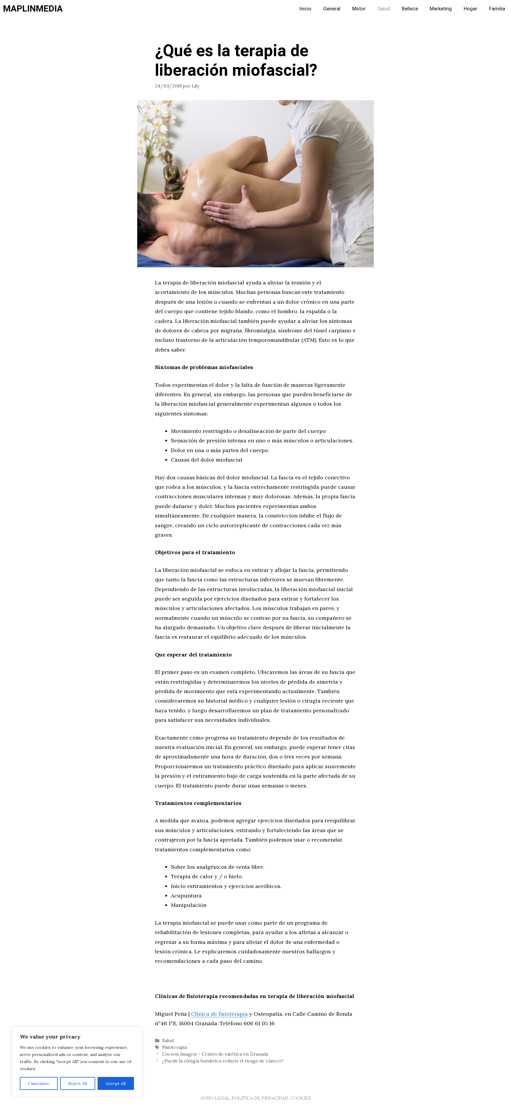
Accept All (116, 1083)
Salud (384, 8)
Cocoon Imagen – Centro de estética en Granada (215, 1054)
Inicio (305, 8)
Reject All (77, 1083)
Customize (38, 1083)
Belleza (410, 8)
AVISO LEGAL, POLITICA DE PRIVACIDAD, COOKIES (255, 1098)
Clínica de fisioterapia (219, 1013)
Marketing (441, 8)
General (331, 8)
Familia (497, 8)
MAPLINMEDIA (33, 8)
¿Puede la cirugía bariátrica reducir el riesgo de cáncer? (223, 1061)
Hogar (470, 8)
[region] (77, 1061)
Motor (359, 8)
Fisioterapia (174, 1047)
